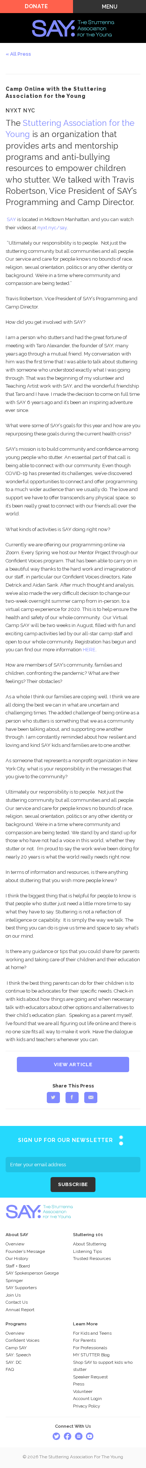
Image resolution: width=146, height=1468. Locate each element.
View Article (73, 1064)
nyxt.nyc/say (52, 227)
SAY (11, 219)
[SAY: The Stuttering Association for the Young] (73, 17)
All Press (20, 54)
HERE (89, 649)
